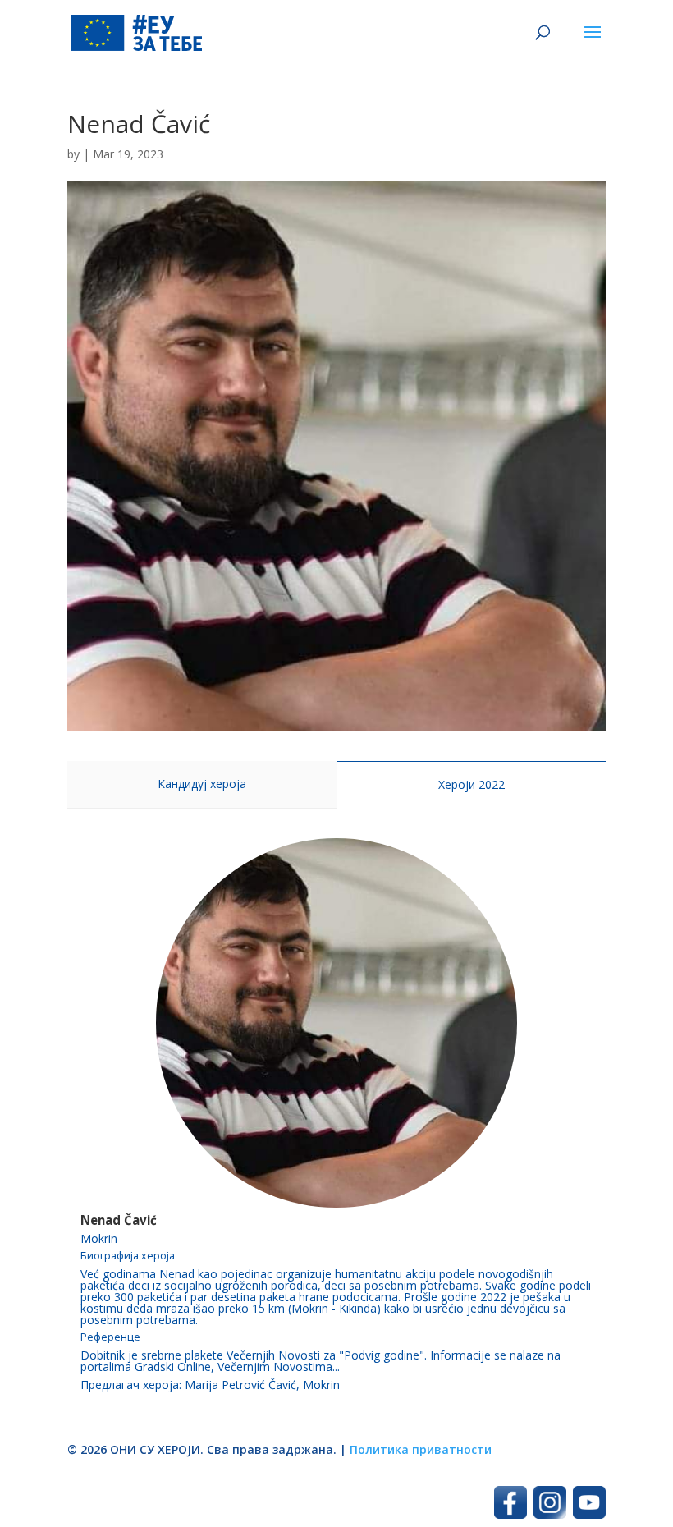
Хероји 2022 (471, 784)
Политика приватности (421, 1449)
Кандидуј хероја (202, 783)
